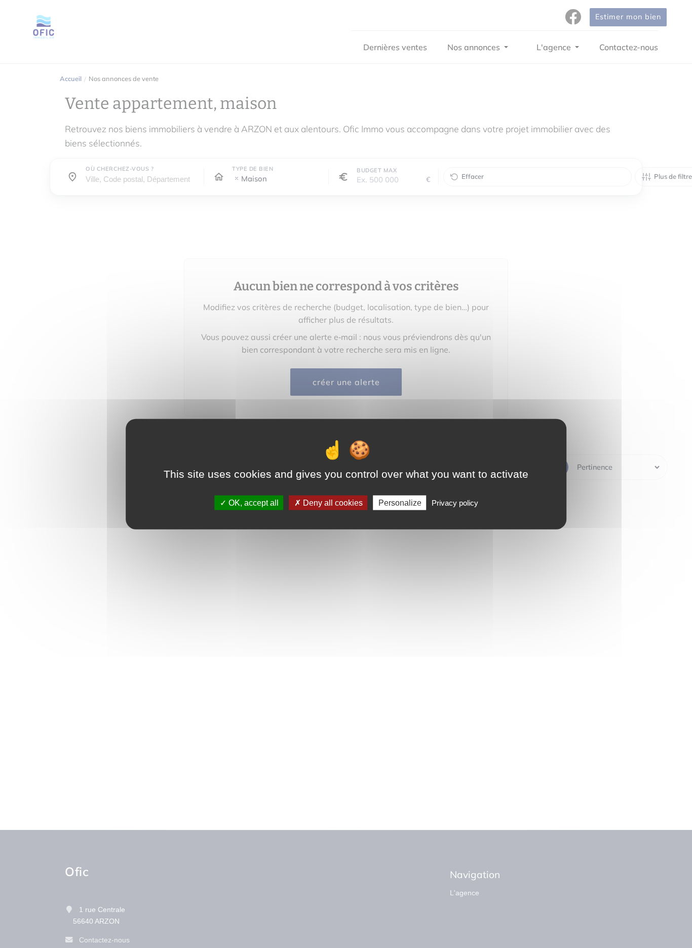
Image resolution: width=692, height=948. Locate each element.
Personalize (399, 503)
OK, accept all (252, 503)
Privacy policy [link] (455, 503)
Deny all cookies (332, 503)
